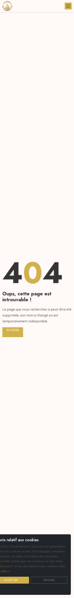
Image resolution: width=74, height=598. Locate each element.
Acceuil (12, 330)
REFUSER (49, 580)
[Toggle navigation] (68, 6)
